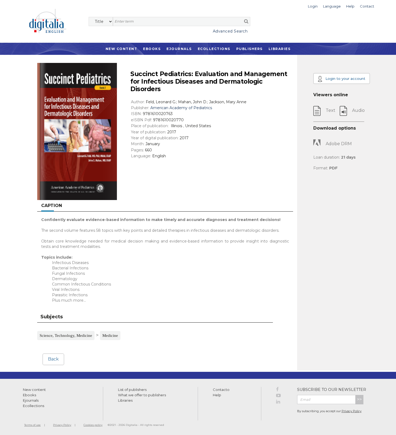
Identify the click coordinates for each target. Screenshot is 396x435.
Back (53, 359)
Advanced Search (230, 31)
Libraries (280, 49)
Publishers (249, 49)
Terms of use (32, 425)
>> (359, 399)
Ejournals (179, 49)
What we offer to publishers (142, 395)
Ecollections (214, 49)
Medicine (110, 335)
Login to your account (344, 78)
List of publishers (132, 389)
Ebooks (152, 49)
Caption (51, 205)
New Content (121, 49)
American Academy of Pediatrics (181, 107)
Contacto (221, 389)
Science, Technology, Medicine (66, 335)
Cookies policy (93, 425)
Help (217, 395)
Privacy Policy (352, 411)
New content (34, 389)
